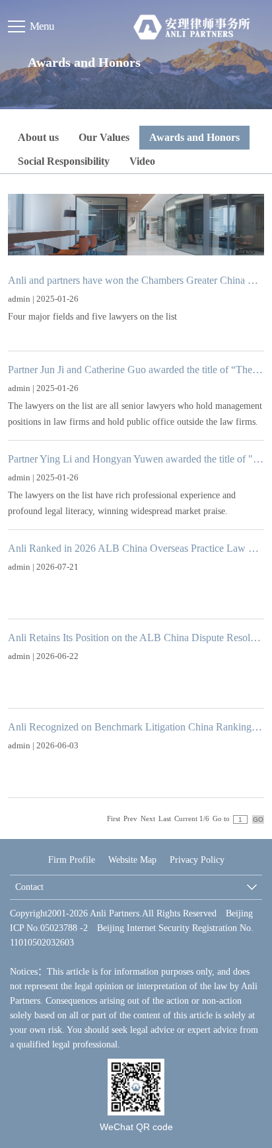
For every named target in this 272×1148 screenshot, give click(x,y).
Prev (130, 818)
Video (142, 161)
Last (164, 818)
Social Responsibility (64, 161)
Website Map (132, 860)
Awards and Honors (194, 137)
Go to (221, 818)
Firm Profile (71, 860)
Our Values (104, 137)
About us (38, 137)
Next (148, 818)
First (113, 818)
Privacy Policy (197, 860)
